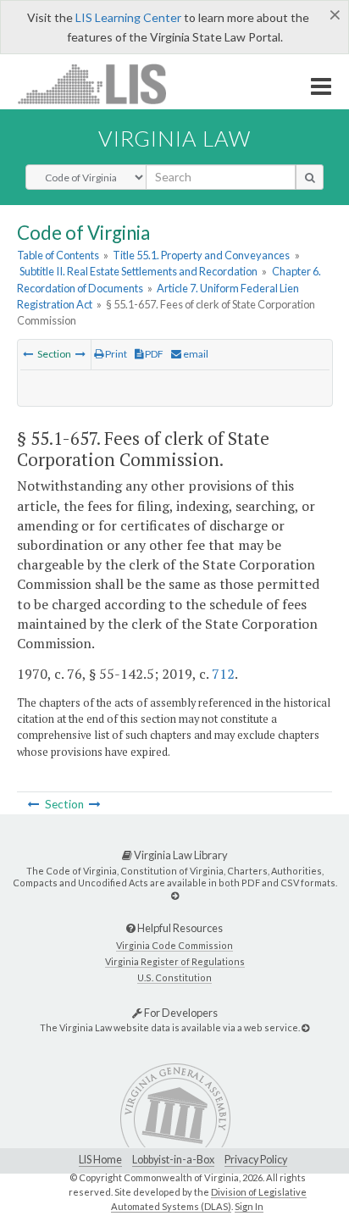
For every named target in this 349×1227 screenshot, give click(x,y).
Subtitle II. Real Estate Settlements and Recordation (138, 271)
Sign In (249, 1206)
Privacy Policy (255, 1159)
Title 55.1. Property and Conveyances (201, 255)
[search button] (310, 177)
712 (223, 673)
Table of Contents (58, 255)
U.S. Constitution (174, 977)
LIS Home (100, 1159)
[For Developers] (305, 1027)
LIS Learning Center (128, 17)
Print (115, 353)
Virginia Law (174, 138)
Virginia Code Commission (174, 945)
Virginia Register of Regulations (175, 961)
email (194, 353)
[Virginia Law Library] (175, 895)
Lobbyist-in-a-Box (173, 1159)
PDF (153, 353)
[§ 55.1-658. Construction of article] (80, 353)
